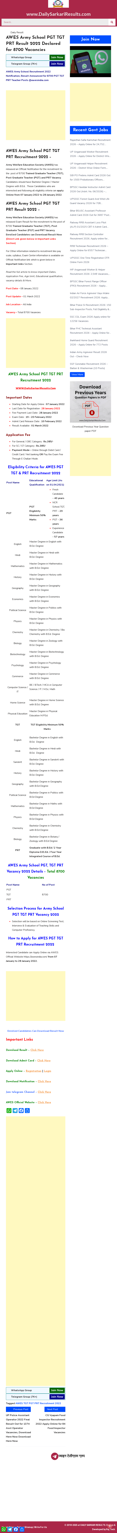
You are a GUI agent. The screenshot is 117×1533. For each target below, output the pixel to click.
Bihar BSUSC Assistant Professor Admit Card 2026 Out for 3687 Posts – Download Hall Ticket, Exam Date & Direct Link (90, 213)
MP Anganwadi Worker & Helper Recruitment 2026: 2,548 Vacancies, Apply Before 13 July (89, 272)
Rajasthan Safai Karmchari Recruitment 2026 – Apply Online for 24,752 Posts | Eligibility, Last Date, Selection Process (90, 142)
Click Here (37, 1050)
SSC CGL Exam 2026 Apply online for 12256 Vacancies (90, 319)
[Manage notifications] (109, 1526)
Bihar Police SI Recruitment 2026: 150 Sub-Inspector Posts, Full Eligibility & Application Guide (90, 307)
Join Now (57, 57)
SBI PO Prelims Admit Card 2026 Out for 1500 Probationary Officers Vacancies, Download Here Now (90, 178)
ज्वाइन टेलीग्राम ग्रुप (71, 1456)
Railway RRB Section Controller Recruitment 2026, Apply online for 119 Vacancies (88, 237)
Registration (33, 1071)
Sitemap (29, 1527)
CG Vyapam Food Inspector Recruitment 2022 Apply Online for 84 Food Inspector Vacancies (50, 1424)
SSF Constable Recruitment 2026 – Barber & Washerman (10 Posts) (89, 366)
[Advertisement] (35, 115)
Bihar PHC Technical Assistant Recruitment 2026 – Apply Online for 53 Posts (89, 331)
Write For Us (40, 1527)
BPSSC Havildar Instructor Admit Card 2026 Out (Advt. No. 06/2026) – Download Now (90, 190)
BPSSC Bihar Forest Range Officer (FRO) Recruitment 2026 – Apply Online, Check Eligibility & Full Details (89, 284)
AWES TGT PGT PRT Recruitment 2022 (38, 1403)
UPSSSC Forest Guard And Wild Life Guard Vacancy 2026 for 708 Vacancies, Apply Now (89, 201)
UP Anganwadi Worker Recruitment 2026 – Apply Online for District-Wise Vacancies (90, 154)
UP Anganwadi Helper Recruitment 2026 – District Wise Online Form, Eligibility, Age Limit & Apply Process (89, 166)
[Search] (111, 22)
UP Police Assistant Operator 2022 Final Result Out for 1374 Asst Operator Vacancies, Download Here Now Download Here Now (18, 1428)
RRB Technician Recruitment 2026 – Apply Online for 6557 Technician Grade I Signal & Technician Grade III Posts (89, 248)
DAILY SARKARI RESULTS (92, 1525)
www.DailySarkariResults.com (58, 14)
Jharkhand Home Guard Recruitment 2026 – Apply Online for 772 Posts (89, 342)
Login (47, 1071)
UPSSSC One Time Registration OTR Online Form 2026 (89, 260)
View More (77, 374)
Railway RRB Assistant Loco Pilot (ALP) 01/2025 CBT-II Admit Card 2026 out (88, 225)
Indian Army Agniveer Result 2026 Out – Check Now (88, 354)
